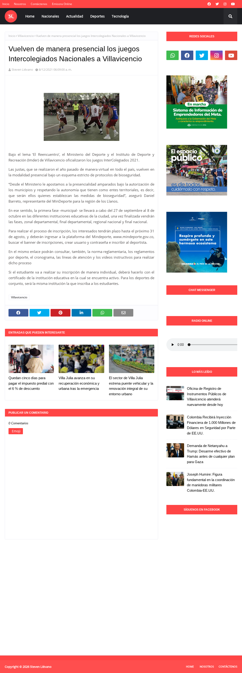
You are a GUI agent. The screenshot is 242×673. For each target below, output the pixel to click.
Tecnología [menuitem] (120, 16)
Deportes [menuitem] (97, 16)
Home (190, 666)
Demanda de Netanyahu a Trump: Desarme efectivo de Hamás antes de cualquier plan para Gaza (211, 454)
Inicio (5, 4)
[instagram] (225, 4)
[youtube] (233, 4)
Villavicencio (26, 36)
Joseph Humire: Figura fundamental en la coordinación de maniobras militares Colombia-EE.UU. (211, 482)
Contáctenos (39, 4)
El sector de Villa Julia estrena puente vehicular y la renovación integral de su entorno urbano (131, 386)
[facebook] (209, 4)
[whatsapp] (172, 55)
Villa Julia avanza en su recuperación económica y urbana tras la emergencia (79, 383)
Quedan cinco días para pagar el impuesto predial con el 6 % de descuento (31, 383)
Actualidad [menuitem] (74, 16)
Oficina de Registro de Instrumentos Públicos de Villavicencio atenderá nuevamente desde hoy (206, 396)
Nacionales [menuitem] (50, 16)
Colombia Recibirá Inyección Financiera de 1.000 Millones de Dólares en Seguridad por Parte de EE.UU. (211, 425)
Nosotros (20, 4)
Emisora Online (62, 4)
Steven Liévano (22, 69)
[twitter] (217, 4)
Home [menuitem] (30, 16)
